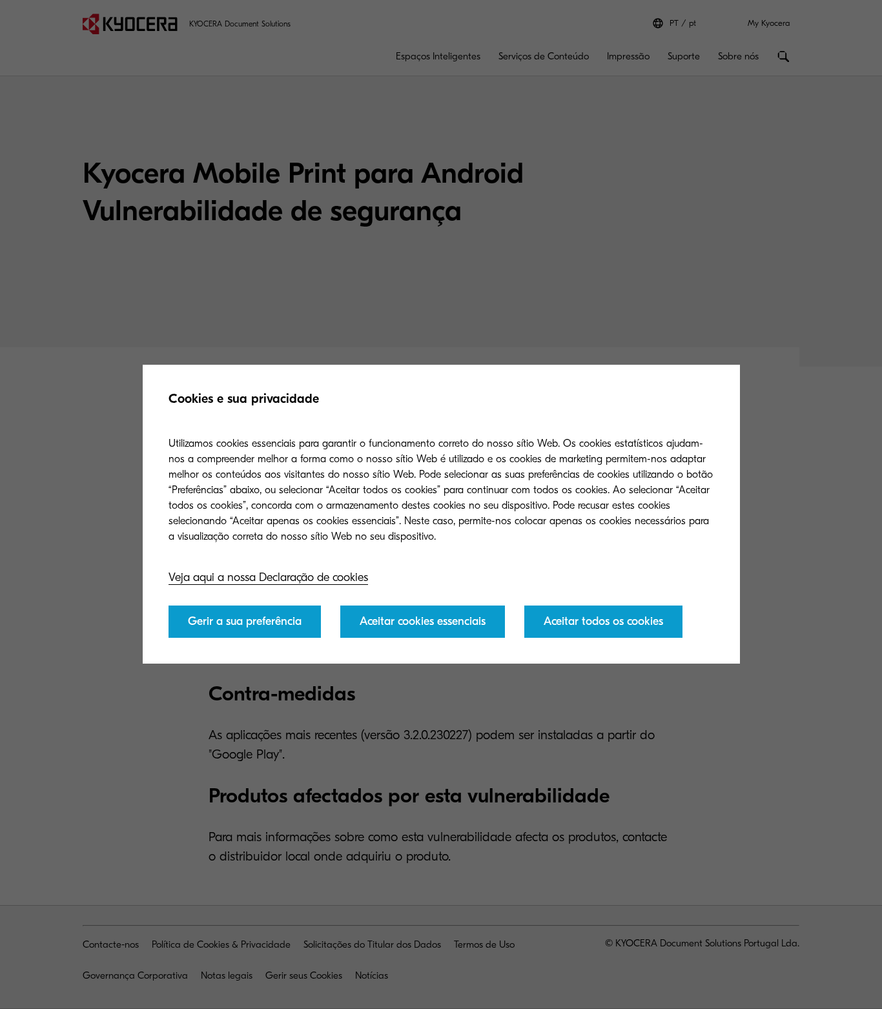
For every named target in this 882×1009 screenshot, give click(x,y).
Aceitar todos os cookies (603, 621)
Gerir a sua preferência (245, 621)
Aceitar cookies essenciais (423, 621)
